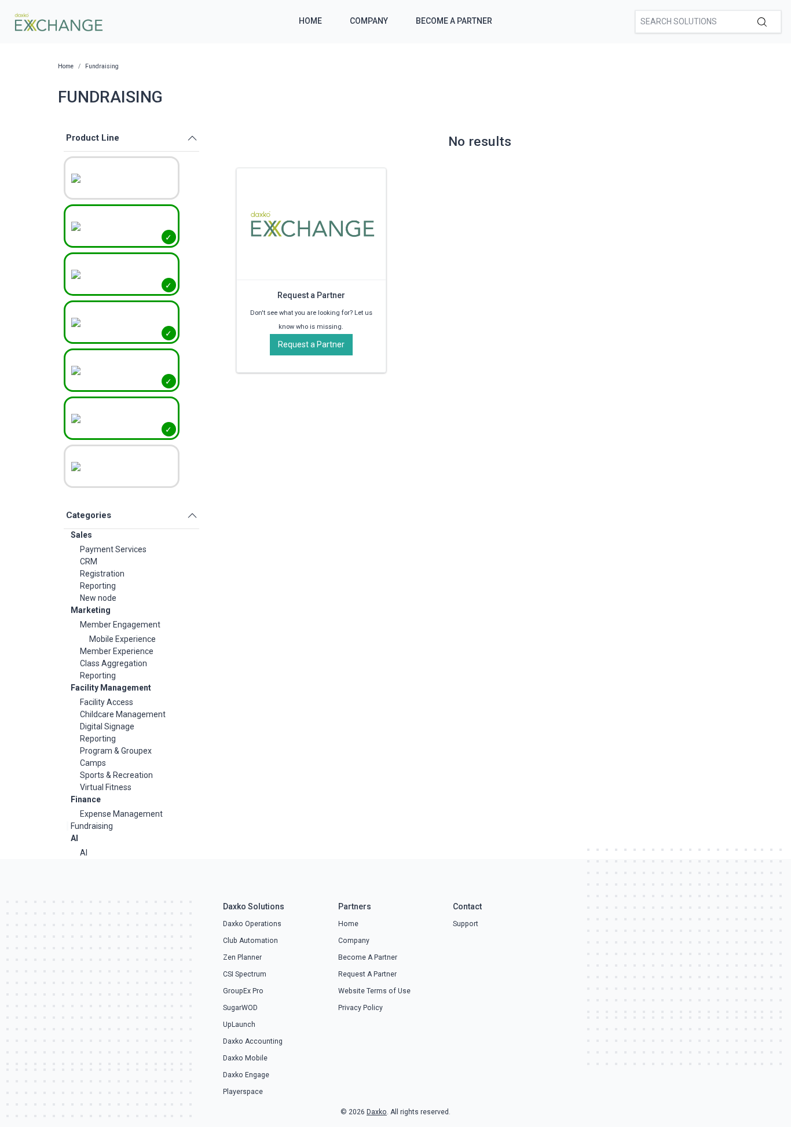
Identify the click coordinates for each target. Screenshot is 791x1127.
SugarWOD (240, 1008)
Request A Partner (367, 974)
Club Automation (250, 941)
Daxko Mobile (245, 1058)
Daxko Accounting (253, 1041)
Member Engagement (120, 624)
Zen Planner (242, 957)
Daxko (377, 1112)
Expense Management (121, 813)
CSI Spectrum (244, 974)
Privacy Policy (360, 1008)
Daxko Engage (246, 1075)
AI (74, 838)
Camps (93, 763)
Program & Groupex (116, 750)
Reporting (98, 585)
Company (369, 20)
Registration (102, 573)
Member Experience (116, 651)
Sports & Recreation (116, 775)
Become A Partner (454, 20)
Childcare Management (123, 714)
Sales (81, 534)
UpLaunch (239, 1024)
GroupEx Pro (243, 991)
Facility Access (106, 702)
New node (98, 598)
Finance (86, 799)
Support (465, 924)
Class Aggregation (113, 663)
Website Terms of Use (374, 991)
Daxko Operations (252, 924)
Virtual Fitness (105, 787)
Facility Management (111, 687)
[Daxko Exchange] (57, 20)
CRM (88, 561)
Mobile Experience (122, 639)
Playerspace (243, 1092)
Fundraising (92, 826)
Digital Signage (107, 726)
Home (310, 20)
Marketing (91, 610)
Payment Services (113, 549)
